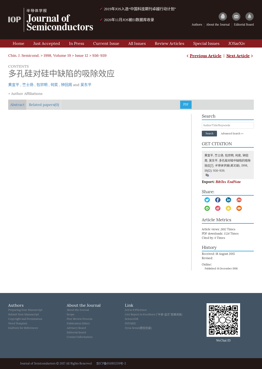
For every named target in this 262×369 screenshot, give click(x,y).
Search (209, 133)
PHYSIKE (130, 323)
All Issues (137, 43)
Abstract (17, 104)
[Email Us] (234, 16)
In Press (76, 43)
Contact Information (80, 336)
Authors (197, 24)
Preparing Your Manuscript (25, 309)
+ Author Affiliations (25, 93)
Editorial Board (244, 24)
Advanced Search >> (232, 133)
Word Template (17, 323)
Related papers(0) (44, 104)
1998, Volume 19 (57, 55)
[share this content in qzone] (228, 208)
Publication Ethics (78, 323)
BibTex (221, 182)
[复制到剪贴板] (207, 175)
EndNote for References (23, 327)
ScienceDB (131, 318)
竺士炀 (27, 85)
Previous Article (205, 55)
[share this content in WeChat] (207, 208)
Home (18, 43)
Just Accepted (46, 43)
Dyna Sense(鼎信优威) (138, 327)
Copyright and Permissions (25, 318)
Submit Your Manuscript (23, 314)
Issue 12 (81, 55)
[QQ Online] (221, 16)
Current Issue (106, 43)
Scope (70, 314)
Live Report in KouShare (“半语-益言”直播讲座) (153, 314)
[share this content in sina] (217, 208)
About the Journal (218, 24)
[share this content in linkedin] (228, 200)
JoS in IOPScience (136, 309)
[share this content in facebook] (217, 200)
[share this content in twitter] (207, 200)
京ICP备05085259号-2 (111, 363)
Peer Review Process (79, 318)
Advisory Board (76, 327)
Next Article (238, 55)
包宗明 (41, 85)
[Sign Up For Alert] (247, 16)
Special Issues (206, 43)
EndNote (234, 182)
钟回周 (66, 85)
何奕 (54, 85)
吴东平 (85, 85)
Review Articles (169, 43)
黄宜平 (13, 85)
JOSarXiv (236, 43)
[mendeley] (239, 200)
